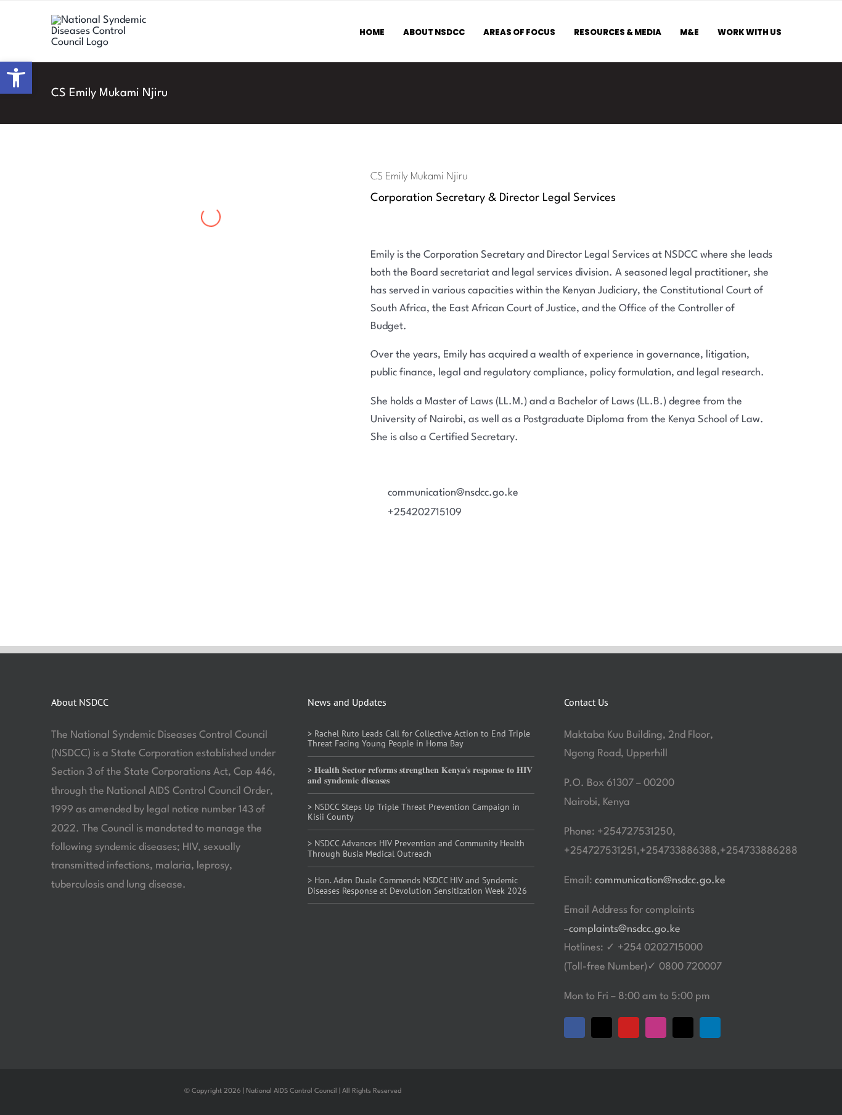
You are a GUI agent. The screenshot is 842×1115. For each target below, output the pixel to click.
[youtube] (628, 1027)
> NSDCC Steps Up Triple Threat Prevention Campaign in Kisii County (414, 812)
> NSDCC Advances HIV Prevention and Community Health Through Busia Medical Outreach (416, 848)
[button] (16, 78)
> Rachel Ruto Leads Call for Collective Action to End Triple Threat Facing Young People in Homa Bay (419, 738)
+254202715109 (425, 512)
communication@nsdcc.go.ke (660, 880)
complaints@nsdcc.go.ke (625, 929)
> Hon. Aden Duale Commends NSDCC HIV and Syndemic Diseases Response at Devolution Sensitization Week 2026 (417, 885)
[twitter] (601, 1027)
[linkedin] (710, 1027)
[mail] (682, 1027)
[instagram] (655, 1027)
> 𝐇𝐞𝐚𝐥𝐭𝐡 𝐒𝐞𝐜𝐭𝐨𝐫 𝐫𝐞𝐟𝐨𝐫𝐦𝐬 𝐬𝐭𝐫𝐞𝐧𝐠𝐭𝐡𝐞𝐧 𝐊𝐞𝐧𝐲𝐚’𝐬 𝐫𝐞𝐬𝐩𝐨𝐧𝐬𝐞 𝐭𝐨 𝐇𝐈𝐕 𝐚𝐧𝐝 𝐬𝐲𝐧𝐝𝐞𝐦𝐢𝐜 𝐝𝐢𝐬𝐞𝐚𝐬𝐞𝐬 (420, 775)
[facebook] (574, 1027)
